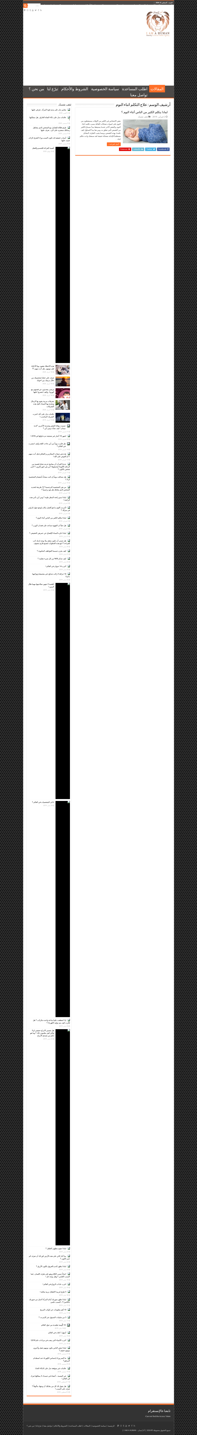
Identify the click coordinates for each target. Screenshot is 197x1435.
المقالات (155, 5)
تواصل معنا (50, 5)
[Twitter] (35, 10)
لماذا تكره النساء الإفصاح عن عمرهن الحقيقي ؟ (47, 533)
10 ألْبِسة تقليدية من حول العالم (53, 1325)
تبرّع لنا (77, 5)
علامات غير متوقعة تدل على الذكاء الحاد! (50, 1368)
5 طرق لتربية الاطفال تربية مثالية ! (53, 1292)
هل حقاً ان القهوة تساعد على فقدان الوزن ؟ (49, 525)
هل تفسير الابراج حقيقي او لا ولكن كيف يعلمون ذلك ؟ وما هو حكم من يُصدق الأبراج (42, 1033)
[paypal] (25, 10)
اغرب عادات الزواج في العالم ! (54, 1284)
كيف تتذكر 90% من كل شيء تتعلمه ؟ (52, 559)
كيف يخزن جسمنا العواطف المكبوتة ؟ (51, 551)
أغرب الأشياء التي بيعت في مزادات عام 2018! (48, 1340)
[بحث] (25, 5)
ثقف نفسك (143, 116)
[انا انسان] (158, 23)
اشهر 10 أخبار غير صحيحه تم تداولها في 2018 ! (48, 436)
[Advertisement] (98, 61)
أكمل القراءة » (114, 144)
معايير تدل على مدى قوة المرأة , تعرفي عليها (49, 110)
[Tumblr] (30, 10)
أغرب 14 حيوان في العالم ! (56, 566)
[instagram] (27, 10)
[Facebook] (38, 10)
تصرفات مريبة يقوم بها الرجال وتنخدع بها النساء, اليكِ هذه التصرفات (42, 404)
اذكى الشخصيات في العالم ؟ (43, 802)
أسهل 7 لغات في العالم (57, 1333)
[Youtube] (33, 10)
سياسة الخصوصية (116, 5)
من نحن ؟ (64, 5)
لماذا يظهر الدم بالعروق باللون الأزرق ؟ (51, 1266)
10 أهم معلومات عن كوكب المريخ (53, 1310)
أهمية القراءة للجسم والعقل (43, 148)
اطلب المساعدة (139, 5)
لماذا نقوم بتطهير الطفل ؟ (56, 1248)
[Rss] (41, 10)
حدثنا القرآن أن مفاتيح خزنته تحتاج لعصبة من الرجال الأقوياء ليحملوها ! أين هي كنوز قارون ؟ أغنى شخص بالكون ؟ (50, 466)
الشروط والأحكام (94, 5)
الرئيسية (167, 5)
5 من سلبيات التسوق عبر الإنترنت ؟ (52, 1317)
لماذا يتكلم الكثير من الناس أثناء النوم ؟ (144, 112)
